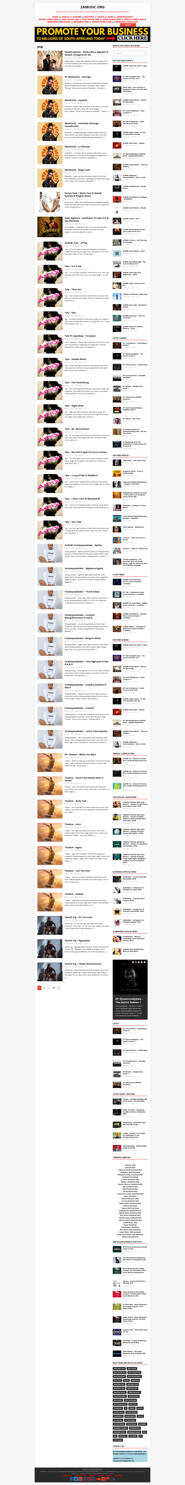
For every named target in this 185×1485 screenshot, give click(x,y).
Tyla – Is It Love (73, 266)
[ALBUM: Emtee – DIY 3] (117, 223)
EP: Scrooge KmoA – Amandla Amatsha (134, 376)
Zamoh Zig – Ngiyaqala (77, 940)
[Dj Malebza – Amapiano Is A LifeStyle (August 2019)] (117, 924)
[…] (82, 66)
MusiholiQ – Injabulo (76, 100)
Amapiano (135, 1380)
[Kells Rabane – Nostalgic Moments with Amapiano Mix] (117, 1356)
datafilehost (134, 1396)
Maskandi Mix (135, 1428)
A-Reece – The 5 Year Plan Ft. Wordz (134, 539)
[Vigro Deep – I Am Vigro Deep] (117, 465)
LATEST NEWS (118, 574)
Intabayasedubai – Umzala (79, 708)
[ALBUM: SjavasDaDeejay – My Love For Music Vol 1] (117, 266)
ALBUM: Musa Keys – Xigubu (133, 143)
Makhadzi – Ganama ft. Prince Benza (134, 506)
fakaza (131, 1408)
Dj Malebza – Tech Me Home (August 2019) (134, 899)
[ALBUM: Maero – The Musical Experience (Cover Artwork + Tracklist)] (117, 631)
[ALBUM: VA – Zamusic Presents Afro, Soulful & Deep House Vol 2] (117, 775)
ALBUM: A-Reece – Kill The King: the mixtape (135, 241)
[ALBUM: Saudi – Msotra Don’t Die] (117, 288)
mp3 (144, 1432)
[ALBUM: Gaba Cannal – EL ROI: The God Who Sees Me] (117, 137)
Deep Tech (133, 1404)
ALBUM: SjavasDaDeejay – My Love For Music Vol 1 (134, 263)
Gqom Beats (118, 1416)
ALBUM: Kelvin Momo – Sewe (134, 251)
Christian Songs (120, 1396)
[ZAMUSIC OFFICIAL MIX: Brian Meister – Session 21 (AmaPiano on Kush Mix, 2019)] (117, 846)
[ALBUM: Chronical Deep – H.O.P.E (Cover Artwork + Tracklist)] (117, 584)
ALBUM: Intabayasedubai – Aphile (83, 545)
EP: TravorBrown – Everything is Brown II (135, 344)
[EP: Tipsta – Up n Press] (117, 423)
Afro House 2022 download (130, 1230)
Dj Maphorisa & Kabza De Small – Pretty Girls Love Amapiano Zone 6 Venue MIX (135, 495)
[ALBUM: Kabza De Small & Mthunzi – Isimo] (117, 331)
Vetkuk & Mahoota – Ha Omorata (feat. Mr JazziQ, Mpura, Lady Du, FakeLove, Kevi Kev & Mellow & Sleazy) (135, 562)
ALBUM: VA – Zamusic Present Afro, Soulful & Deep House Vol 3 (135, 760)
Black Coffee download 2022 (130, 1203)
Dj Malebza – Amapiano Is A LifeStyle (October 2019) (133, 889)
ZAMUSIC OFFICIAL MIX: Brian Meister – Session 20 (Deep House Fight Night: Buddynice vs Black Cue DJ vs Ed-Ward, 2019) (134, 858)
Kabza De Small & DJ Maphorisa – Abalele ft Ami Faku (135, 483)
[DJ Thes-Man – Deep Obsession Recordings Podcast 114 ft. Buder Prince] (117, 1309)
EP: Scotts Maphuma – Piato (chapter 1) (134, 112)
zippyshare (118, 1440)
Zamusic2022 (130, 1168)
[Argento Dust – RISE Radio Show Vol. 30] (117, 1334)
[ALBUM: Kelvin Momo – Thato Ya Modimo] (117, 169)
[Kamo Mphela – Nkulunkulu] (117, 531)
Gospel (140, 1408)
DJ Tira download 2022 (130, 1201)
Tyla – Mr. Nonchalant (77, 428)
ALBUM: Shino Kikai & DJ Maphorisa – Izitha (132, 274)
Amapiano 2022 (119, 1384)
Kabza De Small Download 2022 (130, 1170)
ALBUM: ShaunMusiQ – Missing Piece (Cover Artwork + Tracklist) (134, 616)
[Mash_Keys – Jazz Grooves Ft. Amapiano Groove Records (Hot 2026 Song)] (117, 92)
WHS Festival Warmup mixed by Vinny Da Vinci (135, 1248)
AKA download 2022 (130, 1187)
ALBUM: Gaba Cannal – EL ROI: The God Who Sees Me (134, 133)
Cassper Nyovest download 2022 (130, 1184)
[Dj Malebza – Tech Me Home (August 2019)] (117, 903)
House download (130, 1225)
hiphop (140, 1416)
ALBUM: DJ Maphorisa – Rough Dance (134, 187)
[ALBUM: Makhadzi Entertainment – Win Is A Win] (117, 180)
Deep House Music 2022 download (130, 1234)
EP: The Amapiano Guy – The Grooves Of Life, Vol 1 (134, 77)
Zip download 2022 (130, 1191)
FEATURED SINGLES (121, 455)
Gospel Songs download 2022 (130, 1218)
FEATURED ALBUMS (121, 640)
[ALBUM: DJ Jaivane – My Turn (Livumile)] (117, 320)
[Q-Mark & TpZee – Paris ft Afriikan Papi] (117, 475)
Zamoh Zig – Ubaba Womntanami (83, 963)
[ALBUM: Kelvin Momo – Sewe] (117, 255)
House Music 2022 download (130, 1232)
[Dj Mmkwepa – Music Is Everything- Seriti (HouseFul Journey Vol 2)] (117, 941)
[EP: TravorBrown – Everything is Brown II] (117, 347)
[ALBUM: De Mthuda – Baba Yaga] (117, 298)
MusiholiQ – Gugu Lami (77, 169)
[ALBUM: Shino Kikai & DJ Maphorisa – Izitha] (117, 277)
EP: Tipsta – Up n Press (131, 419)
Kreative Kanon (109, 1473)
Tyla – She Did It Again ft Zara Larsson (86, 452)
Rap (115, 1436)
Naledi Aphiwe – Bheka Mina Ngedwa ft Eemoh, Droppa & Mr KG (86, 53)
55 (54, 988)
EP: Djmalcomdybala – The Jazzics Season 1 (133, 355)
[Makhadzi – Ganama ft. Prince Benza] (117, 510)
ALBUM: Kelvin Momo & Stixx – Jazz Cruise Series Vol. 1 (134, 230)
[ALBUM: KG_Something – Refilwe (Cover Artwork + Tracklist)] (117, 607)
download (118, 1408)
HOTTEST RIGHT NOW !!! (123, 61)
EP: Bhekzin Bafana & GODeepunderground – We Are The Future (134, 431)
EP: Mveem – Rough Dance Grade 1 (133, 387)
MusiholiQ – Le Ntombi (77, 146)
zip (140, 1436)
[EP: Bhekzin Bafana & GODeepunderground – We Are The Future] (117, 434)
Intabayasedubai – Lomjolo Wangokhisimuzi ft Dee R (80, 616)
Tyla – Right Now (74, 405)
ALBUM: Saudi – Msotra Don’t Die (134, 284)
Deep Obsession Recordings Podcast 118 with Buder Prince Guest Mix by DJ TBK (134, 1294)
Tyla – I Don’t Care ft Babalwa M (82, 498)
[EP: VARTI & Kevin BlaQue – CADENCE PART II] (117, 412)
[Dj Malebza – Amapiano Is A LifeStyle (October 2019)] (117, 892)
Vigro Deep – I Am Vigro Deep (134, 460)
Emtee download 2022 (130, 1199)
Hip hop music (130, 1420)
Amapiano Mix (132, 1388)
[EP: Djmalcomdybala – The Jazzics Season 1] (117, 358)
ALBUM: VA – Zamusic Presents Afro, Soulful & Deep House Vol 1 (135, 786)
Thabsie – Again (73, 847)
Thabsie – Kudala (74, 894)
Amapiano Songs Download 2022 (130, 1175)
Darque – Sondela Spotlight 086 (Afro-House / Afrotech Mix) (135, 1100)
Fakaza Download (130, 1206)
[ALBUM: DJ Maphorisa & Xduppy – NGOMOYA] (117, 201)
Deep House (118, 1400)
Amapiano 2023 (132, 1384)
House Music (131, 1424)
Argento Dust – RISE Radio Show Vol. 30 (135, 1331)
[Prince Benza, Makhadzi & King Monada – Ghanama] (117, 520)
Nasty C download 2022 (130, 1182)
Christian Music (134, 1392)
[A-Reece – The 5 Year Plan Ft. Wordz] (117, 542)
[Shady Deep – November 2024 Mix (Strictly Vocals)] (117, 1127)
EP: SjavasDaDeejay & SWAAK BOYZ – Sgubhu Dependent (134, 155)
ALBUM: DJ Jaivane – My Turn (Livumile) (134, 317)
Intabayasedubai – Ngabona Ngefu (84, 568)
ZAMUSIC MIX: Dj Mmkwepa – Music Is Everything (134, 950)
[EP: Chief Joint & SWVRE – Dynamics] (117, 401)
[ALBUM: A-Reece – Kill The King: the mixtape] (117, 244)
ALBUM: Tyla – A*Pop (76, 242)
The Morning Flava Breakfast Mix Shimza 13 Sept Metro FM (134, 1259)
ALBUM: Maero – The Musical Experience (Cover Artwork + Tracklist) (134, 628)
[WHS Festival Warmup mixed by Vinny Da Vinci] (117, 1251)
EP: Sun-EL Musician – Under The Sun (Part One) (133, 122)
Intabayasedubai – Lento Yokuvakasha (86, 731)
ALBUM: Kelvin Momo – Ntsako (134, 208)
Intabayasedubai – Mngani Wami (83, 638)
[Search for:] (130, 53)
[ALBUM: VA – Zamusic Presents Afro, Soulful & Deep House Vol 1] (117, 788)
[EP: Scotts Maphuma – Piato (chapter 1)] (117, 115)
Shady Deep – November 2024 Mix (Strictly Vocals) (134, 1123)
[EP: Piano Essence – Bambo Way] (117, 369)
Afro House (132, 1369)
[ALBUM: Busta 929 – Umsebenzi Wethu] (117, 309)
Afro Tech (117, 1380)
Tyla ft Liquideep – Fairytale (80, 335)
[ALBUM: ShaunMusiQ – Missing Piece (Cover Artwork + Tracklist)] (117, 618)
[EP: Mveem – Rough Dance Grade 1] (117, 390)
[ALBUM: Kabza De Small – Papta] (117, 70)
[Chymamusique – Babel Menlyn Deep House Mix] (117, 1150)
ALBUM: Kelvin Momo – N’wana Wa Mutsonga (134, 101)
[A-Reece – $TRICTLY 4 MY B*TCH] (117, 553)
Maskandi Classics (120, 1428)
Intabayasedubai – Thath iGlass (82, 591)
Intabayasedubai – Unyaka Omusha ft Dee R (85, 686)
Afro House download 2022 (130, 1215)
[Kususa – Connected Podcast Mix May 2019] (117, 1285)
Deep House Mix (130, 1400)
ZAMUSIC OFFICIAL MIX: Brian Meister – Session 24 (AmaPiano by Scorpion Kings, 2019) (135, 804)
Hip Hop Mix (118, 1420)
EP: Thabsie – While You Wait (80, 754)
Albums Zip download (130, 1237)
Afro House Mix (119, 1376)
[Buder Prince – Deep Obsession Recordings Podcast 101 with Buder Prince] (117, 1321)
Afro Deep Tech (119, 1369)
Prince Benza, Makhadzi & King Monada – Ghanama (135, 517)
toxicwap (133, 1436)
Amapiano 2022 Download (130, 1172)
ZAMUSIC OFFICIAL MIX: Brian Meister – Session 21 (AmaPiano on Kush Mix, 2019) (135, 844)
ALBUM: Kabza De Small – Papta (135, 66)
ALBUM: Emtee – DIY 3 (131, 219)
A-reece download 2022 (130, 1179)
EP (125, 1408)
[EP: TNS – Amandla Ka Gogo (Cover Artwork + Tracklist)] (117, 597)
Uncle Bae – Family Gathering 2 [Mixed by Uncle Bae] (135, 1342)
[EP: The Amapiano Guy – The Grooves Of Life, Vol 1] (117, 81)
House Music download (130, 1227)
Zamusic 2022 (130, 1165)
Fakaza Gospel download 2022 (130, 1220)
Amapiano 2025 (119, 1388)
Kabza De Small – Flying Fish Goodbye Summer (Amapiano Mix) (134, 1112)
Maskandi (142, 1424)
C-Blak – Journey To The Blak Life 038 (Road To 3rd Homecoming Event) (134, 1135)
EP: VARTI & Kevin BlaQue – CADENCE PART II (133, 409)
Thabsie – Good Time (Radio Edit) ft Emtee (84, 779)
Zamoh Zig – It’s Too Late (78, 917)
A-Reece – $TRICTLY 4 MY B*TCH (135, 549)
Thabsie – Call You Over (77, 870)
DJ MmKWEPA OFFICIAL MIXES (125, 931)
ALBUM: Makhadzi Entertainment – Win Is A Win (134, 176)
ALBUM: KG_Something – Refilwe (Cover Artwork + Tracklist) (135, 604)
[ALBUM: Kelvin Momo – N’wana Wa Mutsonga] (117, 104)
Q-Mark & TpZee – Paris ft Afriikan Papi (133, 472)
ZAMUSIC (82, 58)
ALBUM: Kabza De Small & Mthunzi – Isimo (132, 328)
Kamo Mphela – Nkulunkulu (133, 527)
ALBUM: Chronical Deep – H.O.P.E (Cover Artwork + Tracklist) (132, 582)
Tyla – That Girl (73, 289)
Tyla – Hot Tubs (73, 521)
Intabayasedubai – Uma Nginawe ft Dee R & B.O (87, 663)
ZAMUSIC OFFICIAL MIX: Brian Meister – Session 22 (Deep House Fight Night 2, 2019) (134, 831)
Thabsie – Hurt (73, 824)
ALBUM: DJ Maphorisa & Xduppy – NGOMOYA (135, 198)
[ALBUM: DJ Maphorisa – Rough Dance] (117, 191)
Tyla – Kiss (70, 312)
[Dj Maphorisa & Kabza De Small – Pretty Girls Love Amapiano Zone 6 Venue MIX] (117, 497)
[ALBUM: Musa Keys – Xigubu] (117, 147)
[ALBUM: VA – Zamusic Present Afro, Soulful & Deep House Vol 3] (117, 763)
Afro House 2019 (119, 1372)
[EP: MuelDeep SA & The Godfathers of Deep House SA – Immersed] (117, 446)
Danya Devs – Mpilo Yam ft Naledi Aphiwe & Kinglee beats (83, 194)
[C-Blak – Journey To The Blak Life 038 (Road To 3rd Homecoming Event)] (117, 1137)
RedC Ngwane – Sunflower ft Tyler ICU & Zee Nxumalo (87, 219)
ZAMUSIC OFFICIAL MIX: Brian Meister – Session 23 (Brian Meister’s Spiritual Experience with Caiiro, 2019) (134, 818)
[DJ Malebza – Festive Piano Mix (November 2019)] (117, 881)
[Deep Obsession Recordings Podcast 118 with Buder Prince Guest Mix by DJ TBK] (117, 1296)
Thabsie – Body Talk (76, 801)
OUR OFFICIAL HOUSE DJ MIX (125, 797)
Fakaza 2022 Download (130, 1208)
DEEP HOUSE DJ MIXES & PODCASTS (127, 1242)
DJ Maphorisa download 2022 (130, 1211)
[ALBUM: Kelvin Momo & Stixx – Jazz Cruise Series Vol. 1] (117, 234)
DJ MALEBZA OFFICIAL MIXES (124, 872)
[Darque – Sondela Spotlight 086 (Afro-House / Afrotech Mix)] (117, 1103)
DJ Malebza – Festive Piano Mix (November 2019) (135, 878)
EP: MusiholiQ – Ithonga (78, 76)
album (126, 1380)
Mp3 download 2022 (130, 1189)
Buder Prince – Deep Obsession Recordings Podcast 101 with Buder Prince (135, 1319)
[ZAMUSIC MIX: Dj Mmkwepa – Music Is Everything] (117, 953)
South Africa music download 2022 (130, 1194)
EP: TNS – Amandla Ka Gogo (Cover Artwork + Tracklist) (133, 593)
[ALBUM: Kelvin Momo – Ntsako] (117, 212)
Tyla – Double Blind (75, 359)
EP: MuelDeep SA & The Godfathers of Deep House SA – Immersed (135, 444)
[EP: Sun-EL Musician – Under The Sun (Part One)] (117, 126)
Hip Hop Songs (119, 1424)
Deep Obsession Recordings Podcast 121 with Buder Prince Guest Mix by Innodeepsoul (134, 1270)
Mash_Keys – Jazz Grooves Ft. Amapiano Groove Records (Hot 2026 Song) (135, 89)
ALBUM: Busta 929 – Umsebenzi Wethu (135, 306)
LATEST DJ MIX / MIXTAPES (124, 1094)
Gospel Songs (131, 1412)
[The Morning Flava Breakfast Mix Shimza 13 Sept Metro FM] (117, 1262)
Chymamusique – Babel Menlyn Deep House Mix (135, 1147)
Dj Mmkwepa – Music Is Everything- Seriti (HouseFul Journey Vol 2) (133, 938)
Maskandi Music (119, 1432)
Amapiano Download (130, 1177)
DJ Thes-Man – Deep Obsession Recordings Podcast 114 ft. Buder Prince (135, 1306)
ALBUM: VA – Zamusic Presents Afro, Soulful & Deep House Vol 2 (135, 773)
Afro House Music (134, 1376)
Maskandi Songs (134, 1432)
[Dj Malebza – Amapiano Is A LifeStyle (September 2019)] (117, 913)
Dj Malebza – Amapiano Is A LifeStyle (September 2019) (133, 910)
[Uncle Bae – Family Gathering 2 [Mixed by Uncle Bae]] (117, 1345)
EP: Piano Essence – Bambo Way (135, 365)
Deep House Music (120, 1404)
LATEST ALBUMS (120, 338)
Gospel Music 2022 (130, 1223)
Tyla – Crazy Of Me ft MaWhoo (81, 475)
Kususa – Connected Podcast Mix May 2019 (134, 1282)
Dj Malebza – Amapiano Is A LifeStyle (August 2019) (133, 921)
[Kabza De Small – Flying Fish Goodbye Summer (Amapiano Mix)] (117, 1114)
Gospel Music (118, 1412)
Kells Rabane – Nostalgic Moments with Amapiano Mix (134, 1352)
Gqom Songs (130, 1416)
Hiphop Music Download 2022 (130, 1213)
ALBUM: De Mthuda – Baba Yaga (135, 294)
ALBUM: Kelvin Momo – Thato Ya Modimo (135, 166)
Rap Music (122, 1436)
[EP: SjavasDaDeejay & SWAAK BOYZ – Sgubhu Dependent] (117, 158)
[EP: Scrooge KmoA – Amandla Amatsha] (117, 380)
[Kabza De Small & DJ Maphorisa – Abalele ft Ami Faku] (117, 486)
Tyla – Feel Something (77, 382)
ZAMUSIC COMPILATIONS (123, 753)
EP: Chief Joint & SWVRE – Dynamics (132, 398)
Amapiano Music (119, 1392)
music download (130, 1196)
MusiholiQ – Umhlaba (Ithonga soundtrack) (82, 125)
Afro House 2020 (134, 1372)
